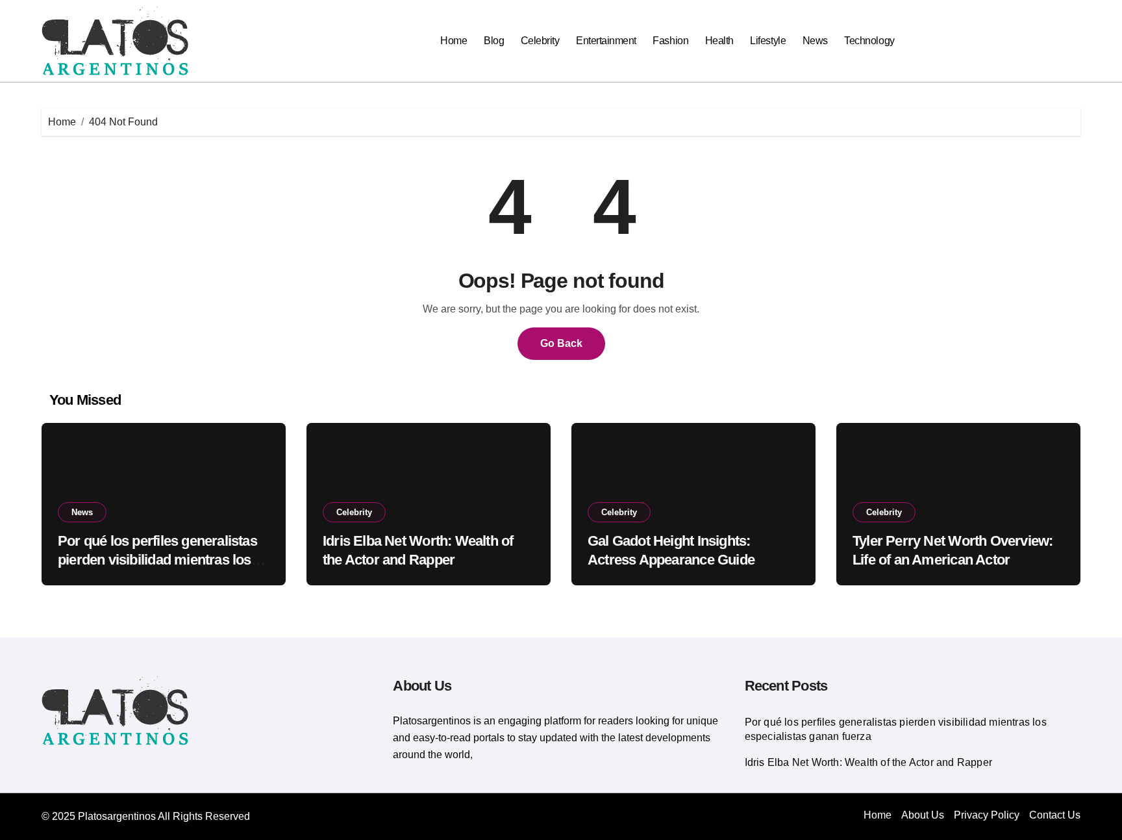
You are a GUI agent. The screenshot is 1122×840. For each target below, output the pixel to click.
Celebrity (540, 40)
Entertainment (606, 40)
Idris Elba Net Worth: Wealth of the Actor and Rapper (868, 762)
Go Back (561, 343)
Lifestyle (768, 40)
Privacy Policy (986, 815)
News (815, 40)
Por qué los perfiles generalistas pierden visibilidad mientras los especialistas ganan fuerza (157, 559)
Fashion (670, 40)
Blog (494, 40)
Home (453, 40)
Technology (869, 40)
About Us (922, 815)
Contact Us (1054, 815)
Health (719, 40)
